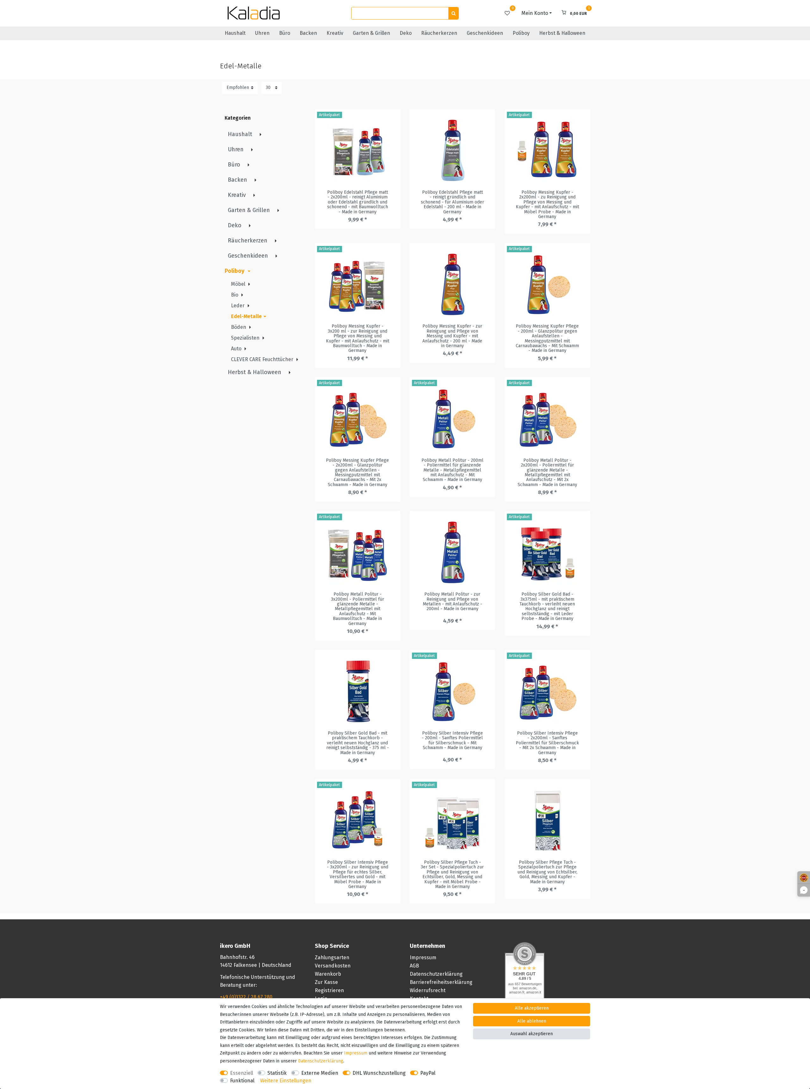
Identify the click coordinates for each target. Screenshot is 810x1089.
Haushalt (235, 33)
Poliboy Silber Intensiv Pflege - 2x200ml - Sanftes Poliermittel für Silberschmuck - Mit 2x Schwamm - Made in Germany (547, 743)
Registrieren (329, 990)
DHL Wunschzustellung (379, 1073)
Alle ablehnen (531, 1021)
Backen (308, 33)
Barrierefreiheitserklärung (441, 982)
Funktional (242, 1081)
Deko (406, 33)
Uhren (262, 33)
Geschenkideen (485, 33)
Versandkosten (333, 966)
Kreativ (335, 33)
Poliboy (521, 33)
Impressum (423, 957)
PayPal (427, 1073)
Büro (284, 33)
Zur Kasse (326, 982)
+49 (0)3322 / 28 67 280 (246, 997)
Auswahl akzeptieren (531, 1033)
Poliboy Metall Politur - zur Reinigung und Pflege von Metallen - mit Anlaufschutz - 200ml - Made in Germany (452, 601)
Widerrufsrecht (428, 990)
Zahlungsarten (332, 957)
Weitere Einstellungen (285, 1081)
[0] (507, 13)
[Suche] (453, 13)
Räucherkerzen (439, 33)
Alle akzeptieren (532, 1008)
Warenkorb (328, 974)
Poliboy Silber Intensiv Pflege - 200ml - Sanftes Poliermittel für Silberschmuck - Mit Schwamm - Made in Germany (452, 740)
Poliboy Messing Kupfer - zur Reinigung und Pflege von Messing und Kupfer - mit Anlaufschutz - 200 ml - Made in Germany (452, 336)
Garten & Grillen (371, 33)
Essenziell (241, 1073)
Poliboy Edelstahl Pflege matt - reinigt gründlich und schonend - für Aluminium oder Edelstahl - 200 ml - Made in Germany (452, 202)
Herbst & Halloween (562, 33)
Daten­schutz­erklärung (320, 1061)
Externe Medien (319, 1073)
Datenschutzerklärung (436, 974)
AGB (414, 966)
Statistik (277, 1073)
